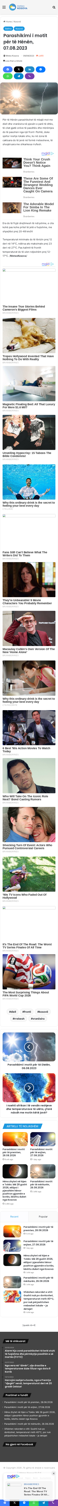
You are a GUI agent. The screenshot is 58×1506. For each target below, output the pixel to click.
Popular (43, 1216)
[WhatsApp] (8, 76)
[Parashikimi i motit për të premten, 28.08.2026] (15, 1139)
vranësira (38, 1018)
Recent (14, 1216)
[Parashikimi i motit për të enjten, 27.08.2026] (42, 1139)
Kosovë (17, 21)
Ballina (8, 28)
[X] (19, 69)
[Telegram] (19, 76)
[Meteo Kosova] (18, 7)
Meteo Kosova (12, 55)
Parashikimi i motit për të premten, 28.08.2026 (14, 1152)
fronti (27, 1011)
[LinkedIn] (29, 69)
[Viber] (29, 76)
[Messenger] (40, 69)
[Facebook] (8, 69)
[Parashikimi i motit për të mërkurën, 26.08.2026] (42, 1171)
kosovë (43, 1011)
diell (13, 1011)
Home (8, 21)
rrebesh (19, 1018)
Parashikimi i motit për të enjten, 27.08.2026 (41, 1152)
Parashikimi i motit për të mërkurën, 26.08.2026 (41, 1184)
